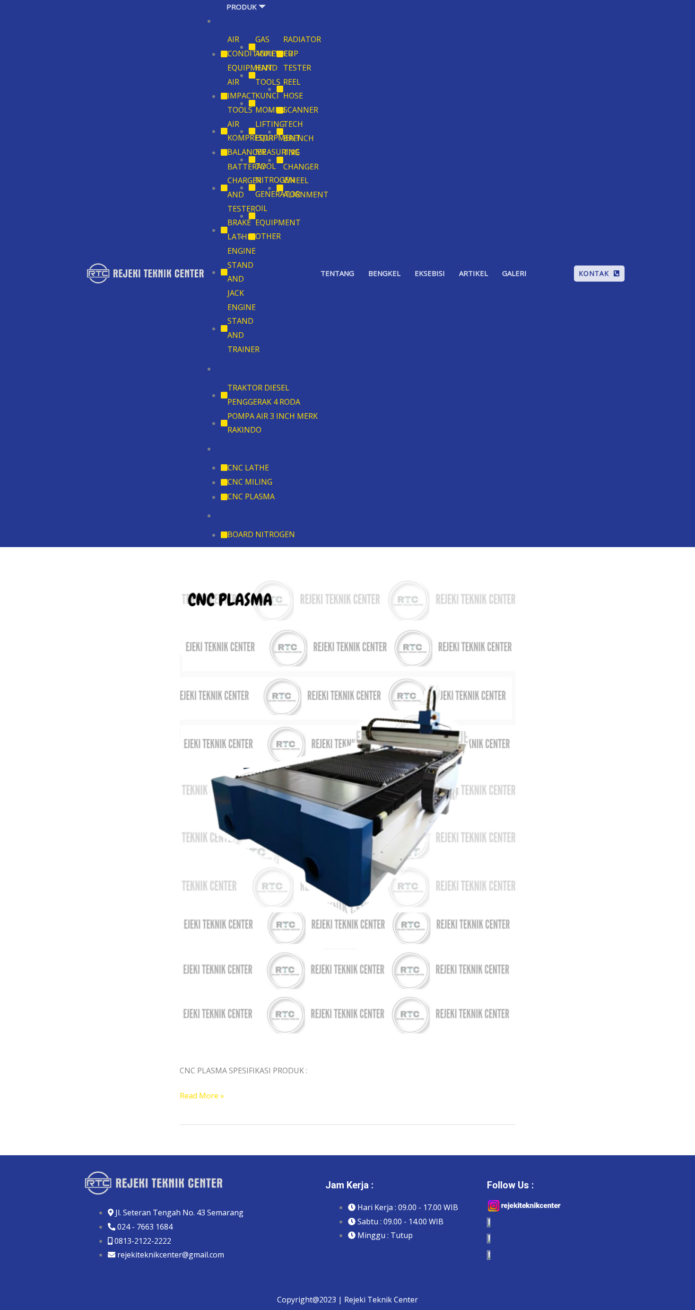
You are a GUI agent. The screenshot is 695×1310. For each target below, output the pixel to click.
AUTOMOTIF (237, 21)
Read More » (202, 1095)
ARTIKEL (473, 273)
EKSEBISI (430, 273)
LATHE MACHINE (244, 448)
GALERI (514, 273)
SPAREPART (236, 515)
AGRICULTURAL (242, 368)
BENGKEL (384, 273)
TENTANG (337, 273)
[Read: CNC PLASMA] (347, 814)
